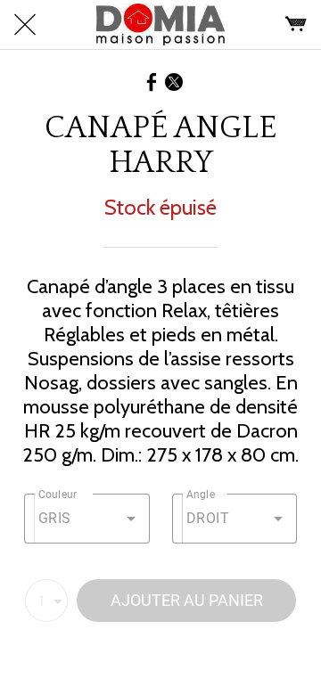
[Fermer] (25, 25)
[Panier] (296, 25)
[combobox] (87, 518)
